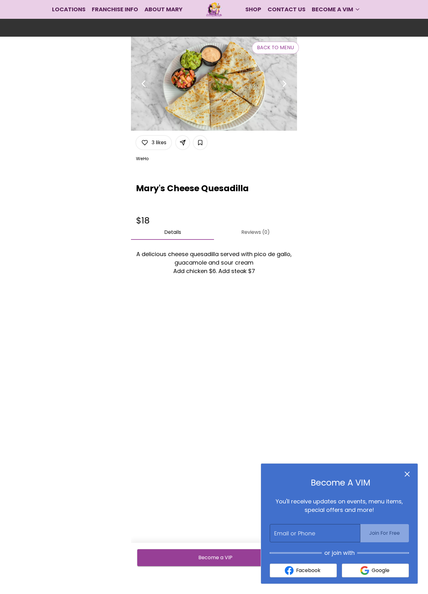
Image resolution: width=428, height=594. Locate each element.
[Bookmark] (200, 143)
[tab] (172, 232)
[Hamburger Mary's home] (214, 9)
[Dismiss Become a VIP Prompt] (407, 474)
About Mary (163, 9)
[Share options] (183, 143)
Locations (69, 9)
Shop (253, 9)
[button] (336, 9)
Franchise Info (115, 9)
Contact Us (286, 9)
